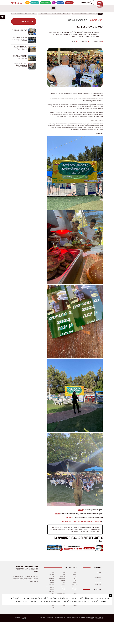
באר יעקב (74, 584)
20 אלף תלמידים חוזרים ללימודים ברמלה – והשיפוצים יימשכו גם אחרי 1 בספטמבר (19, 30)
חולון (64, 572)
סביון (53, 572)
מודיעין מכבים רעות (61, 593)
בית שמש (74, 588)
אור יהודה (74, 574)
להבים (64, 590)
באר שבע (74, 586)
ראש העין (52, 589)
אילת (75, 578)
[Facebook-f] (21, 3)
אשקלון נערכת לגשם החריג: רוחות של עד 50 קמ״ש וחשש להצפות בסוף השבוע (58, 13)
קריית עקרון (51, 584)
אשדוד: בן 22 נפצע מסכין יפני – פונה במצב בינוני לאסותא (20, 64)
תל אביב (52, 607)
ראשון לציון (51, 591)
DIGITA (24, 618)
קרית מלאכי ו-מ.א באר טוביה (50, 586)
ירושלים (63, 584)
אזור (75, 576)
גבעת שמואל (73, 592)
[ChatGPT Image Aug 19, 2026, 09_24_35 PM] (75, 550)
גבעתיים (74, 593)
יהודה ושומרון (62, 578)
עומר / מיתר (51, 574)
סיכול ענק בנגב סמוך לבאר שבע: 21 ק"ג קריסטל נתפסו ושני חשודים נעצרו (19, 39)
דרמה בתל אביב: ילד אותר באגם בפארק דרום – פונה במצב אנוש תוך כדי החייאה (20, 56)
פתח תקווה (51, 578)
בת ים (75, 590)
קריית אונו (52, 580)
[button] (2, 17)
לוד (64, 592)
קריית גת (52, 582)
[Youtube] (12, 3)
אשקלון (74, 582)
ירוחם (64, 582)
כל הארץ (63, 586)
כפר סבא (63, 588)
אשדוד (75, 580)
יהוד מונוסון (62, 576)
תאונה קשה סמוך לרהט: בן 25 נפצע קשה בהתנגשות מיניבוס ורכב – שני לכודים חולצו (23, 13)
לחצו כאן (80, 510)
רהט (53, 593)
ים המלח (63, 580)
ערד (53, 576)
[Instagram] (18, 3)
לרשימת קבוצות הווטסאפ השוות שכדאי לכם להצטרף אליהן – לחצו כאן (81, 521)
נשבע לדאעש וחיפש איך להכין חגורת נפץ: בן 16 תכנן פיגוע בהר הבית (20, 48)
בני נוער (93, 20)
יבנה (64, 574)
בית (101, 20)
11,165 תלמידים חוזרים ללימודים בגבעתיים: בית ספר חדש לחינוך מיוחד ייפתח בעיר (93, 13)
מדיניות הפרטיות (21, 601)
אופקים (74, 572)
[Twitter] (15, 3)
